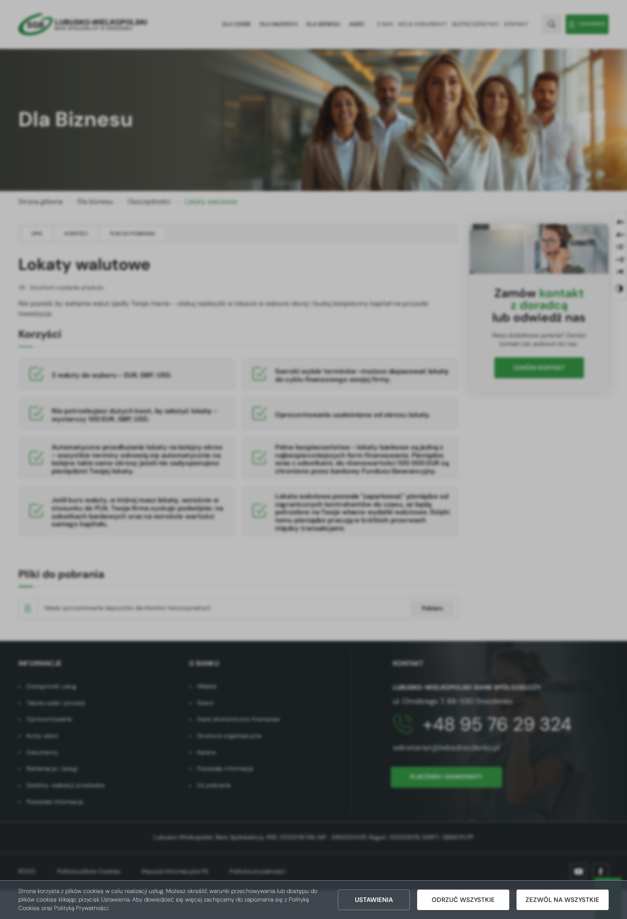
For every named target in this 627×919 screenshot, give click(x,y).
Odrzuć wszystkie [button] (463, 900)
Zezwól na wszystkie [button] (562, 900)
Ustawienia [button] (374, 900)
